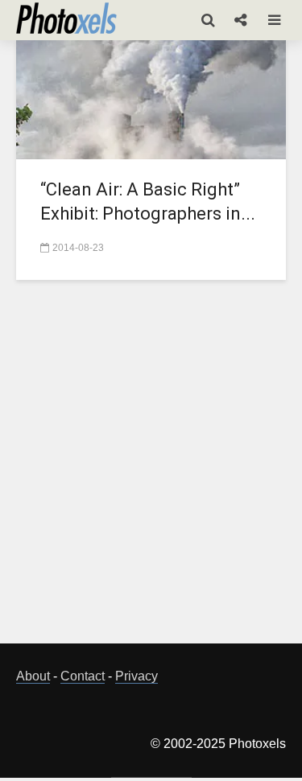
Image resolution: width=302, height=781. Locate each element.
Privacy (136, 676)
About (33, 676)
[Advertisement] (151, 471)
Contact (82, 676)
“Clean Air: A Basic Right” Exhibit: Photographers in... (147, 201)
